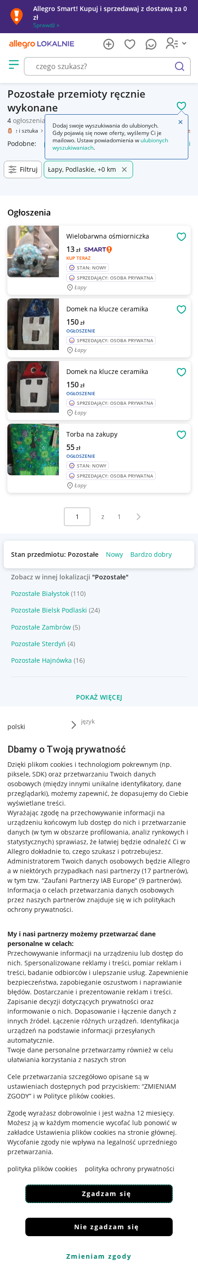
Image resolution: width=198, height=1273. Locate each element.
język (88, 721)
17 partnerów (164, 870)
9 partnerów (160, 880)
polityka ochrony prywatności (130, 1168)
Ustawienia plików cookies (76, 1132)
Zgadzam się (106, 1193)
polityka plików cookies (42, 1168)
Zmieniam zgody (99, 1256)
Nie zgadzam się (106, 1226)
